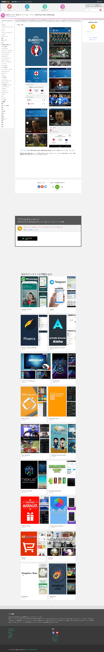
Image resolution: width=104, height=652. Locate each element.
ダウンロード (4, 73)
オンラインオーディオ (6, 52)
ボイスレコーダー (5, 92)
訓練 (2, 122)
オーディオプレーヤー (6, 58)
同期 (2, 109)
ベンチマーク (4, 90)
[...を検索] (101, 10)
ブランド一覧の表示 (93, 37)
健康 (2, 103)
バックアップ (4, 79)
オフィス (3, 30)
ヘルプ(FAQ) (54, 640)
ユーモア (3, 94)
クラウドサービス (5, 59)
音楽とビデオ (4, 40)
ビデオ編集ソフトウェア (6, 84)
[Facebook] (54, 633)
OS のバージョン (93, 39)
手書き (2, 113)
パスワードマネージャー (6, 80)
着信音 (9, 632)
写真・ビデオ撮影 (5, 105)
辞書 (2, 126)
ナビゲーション (4, 36)
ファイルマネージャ (5, 86)
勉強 (2, 38)
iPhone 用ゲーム (11, 630)
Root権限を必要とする (6, 44)
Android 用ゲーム (11, 628)
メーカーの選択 (55, 635)
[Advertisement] (7, 151)
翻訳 (2, 120)
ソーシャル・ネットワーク (6, 69)
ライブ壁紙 (10, 634)
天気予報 (3, 111)
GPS (2, 42)
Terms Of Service (30, 649)
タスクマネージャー (5, 71)
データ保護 (3, 77)
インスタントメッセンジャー (7, 50)
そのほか (3, 24)
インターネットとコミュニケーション (7, 27)
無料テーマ (10, 637)
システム (3, 34)
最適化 (2, 117)
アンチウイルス (4, 48)
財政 (2, 124)
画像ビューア (4, 119)
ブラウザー (3, 88)
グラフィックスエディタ (6, 61)
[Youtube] (57, 633)
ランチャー (3, 98)
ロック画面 (3, 99)
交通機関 (3, 101)
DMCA (35, 649)
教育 (2, 115)
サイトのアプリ (4, 65)
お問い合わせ (54, 639)
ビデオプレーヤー (5, 82)
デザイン (3, 75)
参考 (2, 107)
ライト (2, 96)
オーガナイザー (4, 56)
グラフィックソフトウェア (6, 32)
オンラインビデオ (5, 54)
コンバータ (3, 63)
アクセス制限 (4, 46)
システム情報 (4, 67)
